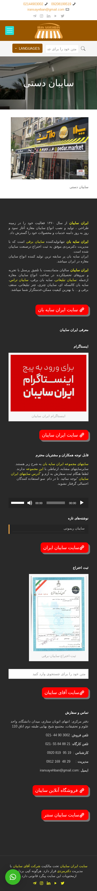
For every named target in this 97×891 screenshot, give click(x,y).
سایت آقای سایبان (61, 692)
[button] (13, 877)
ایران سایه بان (77, 242)
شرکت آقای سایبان (26, 866)
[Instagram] (41, 16)
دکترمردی (63, 871)
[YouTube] (55, 16)
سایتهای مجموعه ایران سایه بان (65, 464)
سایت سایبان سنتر (61, 815)
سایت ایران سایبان (60, 435)
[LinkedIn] (48, 16)
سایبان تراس (19, 280)
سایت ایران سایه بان (58, 309)
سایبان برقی (35, 242)
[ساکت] (29, 502)
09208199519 (61, 4)
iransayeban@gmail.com (45, 9)
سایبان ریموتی (74, 528)
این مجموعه (34, 469)
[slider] (18, 502)
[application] (48, 503)
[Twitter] (62, 16)
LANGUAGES (29, 48)
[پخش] (81, 502)
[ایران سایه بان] (48, 30)
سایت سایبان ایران (61, 547)
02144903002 (33, 4)
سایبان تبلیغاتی (65, 280)
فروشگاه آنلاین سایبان (57, 790)
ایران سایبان (78, 223)
